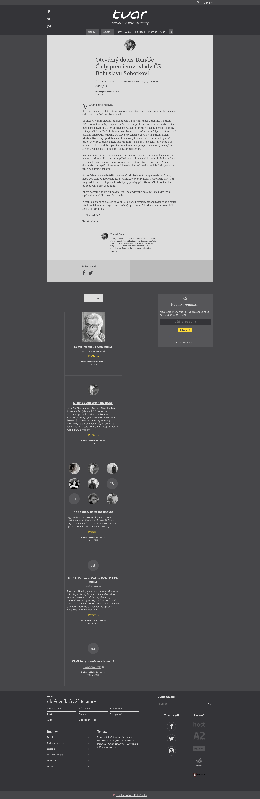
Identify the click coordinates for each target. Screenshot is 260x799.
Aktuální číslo (54, 708)
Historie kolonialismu (125, 740)
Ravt (119, 31)
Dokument (101, 744)
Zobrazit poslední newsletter (184, 336)
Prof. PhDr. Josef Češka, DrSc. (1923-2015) (93, 580)
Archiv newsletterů (184, 342)
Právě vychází (127, 737)
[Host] (199, 724)
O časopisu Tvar (87, 719)
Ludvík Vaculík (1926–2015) (93, 347)
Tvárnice (152, 31)
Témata (106, 31)
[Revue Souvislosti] (199, 749)
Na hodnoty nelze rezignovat (93, 512)
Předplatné (116, 714)
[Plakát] (93, 327)
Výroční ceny (113, 744)
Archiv (163, 31)
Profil (112, 251)
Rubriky (91, 31)
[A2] (199, 737)
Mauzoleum (102, 740)
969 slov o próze (104, 747)
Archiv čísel (116, 708)
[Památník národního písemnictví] (199, 762)
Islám (115, 747)
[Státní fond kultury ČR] (199, 775)
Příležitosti (139, 31)
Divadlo (112, 740)
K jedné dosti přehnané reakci (93, 402)
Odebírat (184, 330)
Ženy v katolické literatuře (108, 737)
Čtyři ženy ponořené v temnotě (93, 661)
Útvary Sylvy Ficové (129, 744)
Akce (128, 31)
